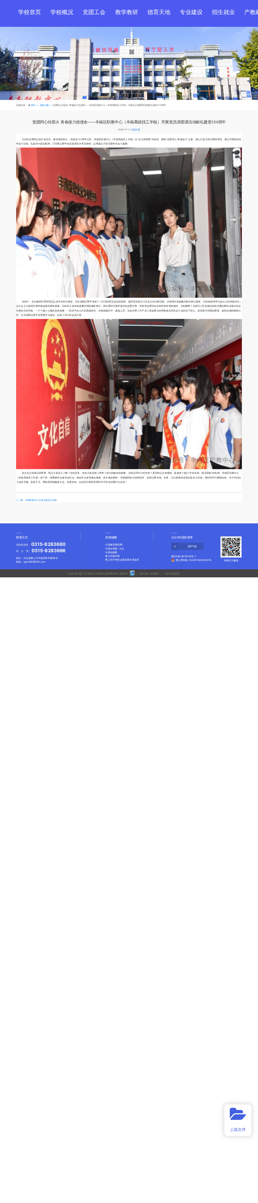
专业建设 (191, 12)
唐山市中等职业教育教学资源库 (122, 559)
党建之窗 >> (46, 105)
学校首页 (29, 12)
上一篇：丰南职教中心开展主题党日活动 (36, 500)
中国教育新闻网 (113, 544)
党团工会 (94, 12)
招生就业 (223, 12)
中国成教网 (111, 552)
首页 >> (35, 105)
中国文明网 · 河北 (114, 548)
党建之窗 (135, 129)
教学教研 (126, 12)
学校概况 (61, 12)
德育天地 (158, 12)
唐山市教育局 (112, 556)
